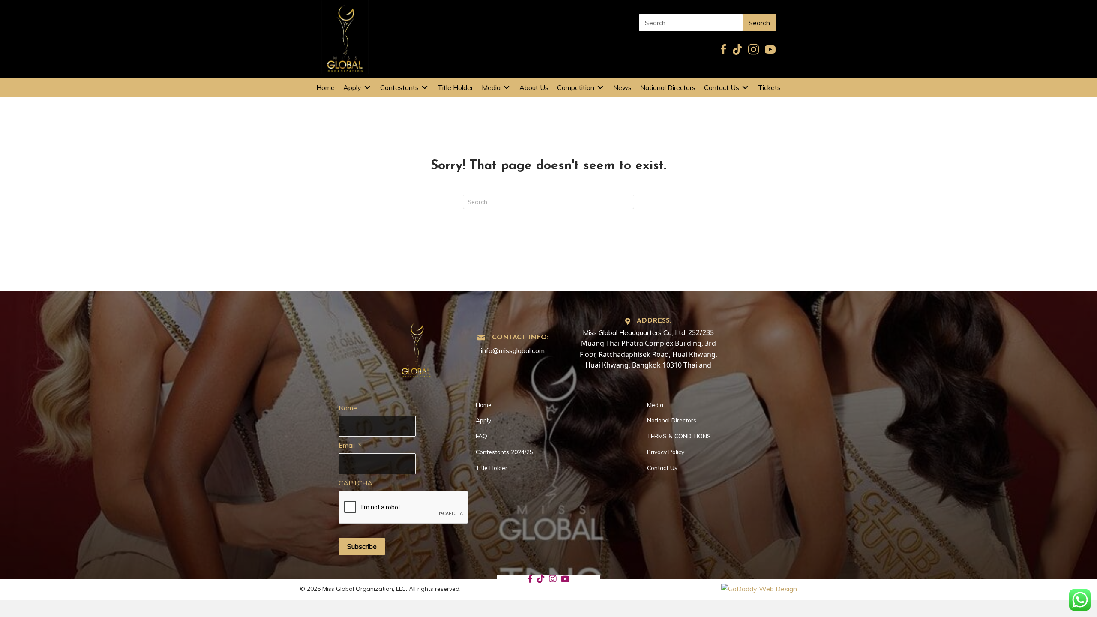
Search (759, 22)
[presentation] (404, 507)
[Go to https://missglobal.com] (416, 347)
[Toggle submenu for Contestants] (425, 88)
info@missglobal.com (513, 350)
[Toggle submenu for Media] (506, 88)
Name (348, 408)
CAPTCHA (355, 483)
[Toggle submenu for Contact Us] (745, 88)
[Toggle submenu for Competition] (600, 88)
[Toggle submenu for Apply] (367, 88)
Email (350, 445)
